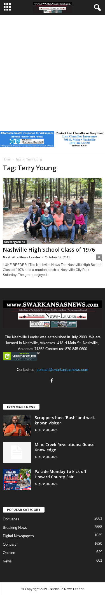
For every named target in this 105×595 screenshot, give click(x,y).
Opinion (9, 553)
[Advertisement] (52, 70)
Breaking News (15, 527)
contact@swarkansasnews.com (62, 369)
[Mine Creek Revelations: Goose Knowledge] (17, 452)
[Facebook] (52, 381)
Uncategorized (14, 242)
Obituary (10, 544)
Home (6, 159)
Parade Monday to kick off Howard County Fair (60, 474)
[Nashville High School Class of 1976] (52, 211)
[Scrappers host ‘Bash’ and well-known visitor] (17, 425)
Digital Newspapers (18, 536)
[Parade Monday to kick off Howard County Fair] (17, 479)
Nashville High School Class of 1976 (49, 249)
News (7, 561)
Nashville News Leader (21, 257)
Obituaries (11, 519)
